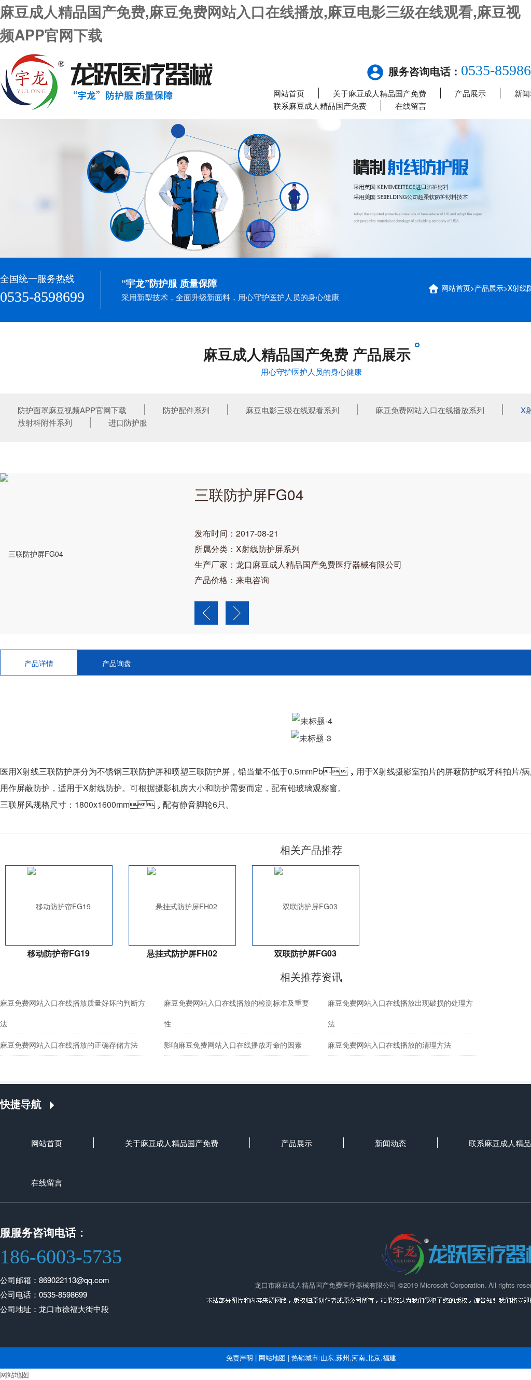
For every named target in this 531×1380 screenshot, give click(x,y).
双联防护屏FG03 (305, 953)
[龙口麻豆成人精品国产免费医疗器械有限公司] (106, 80)
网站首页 (288, 93)
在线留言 (410, 105)
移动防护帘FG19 (58, 953)
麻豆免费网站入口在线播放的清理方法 (389, 1044)
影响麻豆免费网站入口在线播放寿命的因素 (233, 1044)
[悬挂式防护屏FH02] (182, 905)
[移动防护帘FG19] (59, 905)
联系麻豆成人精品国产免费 (320, 105)
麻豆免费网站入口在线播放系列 (429, 409)
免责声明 (239, 1357)
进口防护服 (127, 422)
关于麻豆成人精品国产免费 (379, 93)
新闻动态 (390, 1142)
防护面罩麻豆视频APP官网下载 (72, 409)
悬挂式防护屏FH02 (182, 953)
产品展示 (470, 93)
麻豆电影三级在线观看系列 (292, 409)
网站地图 (272, 1357)
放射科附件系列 (45, 422)
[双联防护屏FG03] (305, 905)
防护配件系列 (186, 409)
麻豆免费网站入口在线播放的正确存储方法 (69, 1044)
